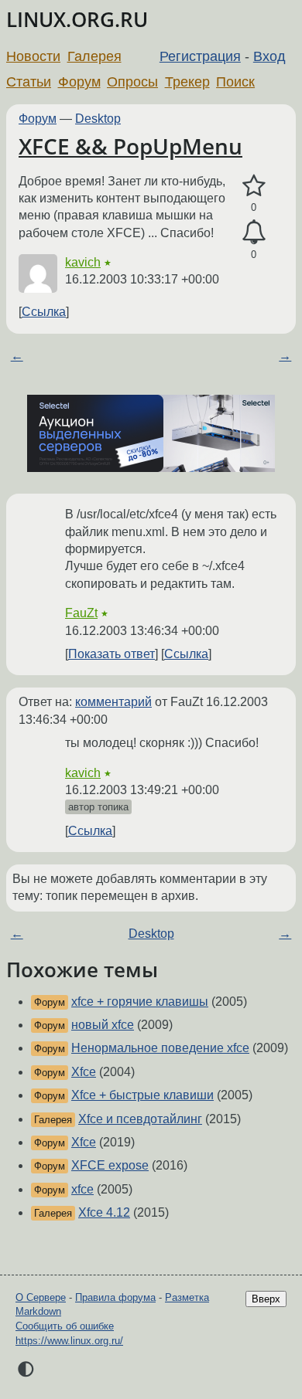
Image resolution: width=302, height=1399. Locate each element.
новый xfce (102, 1024)
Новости (33, 56)
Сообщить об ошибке (64, 1326)
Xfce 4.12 (104, 1212)
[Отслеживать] (253, 232)
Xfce (83, 1071)
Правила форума (115, 1297)
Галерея (94, 56)
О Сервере (40, 1297)
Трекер (187, 82)
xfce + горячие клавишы (139, 1001)
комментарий (113, 701)
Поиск (235, 82)
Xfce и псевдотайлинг (140, 1119)
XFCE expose (110, 1165)
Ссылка (44, 311)
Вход (269, 56)
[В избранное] (253, 186)
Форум (79, 82)
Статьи (28, 82)
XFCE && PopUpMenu (130, 146)
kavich (83, 262)
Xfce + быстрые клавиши (142, 1095)
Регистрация (200, 56)
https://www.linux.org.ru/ (69, 1340)
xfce (82, 1189)
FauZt (81, 613)
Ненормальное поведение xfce (160, 1047)
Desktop (98, 118)
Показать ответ (111, 653)
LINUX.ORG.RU (77, 19)
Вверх (266, 1299)
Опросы (132, 82)
